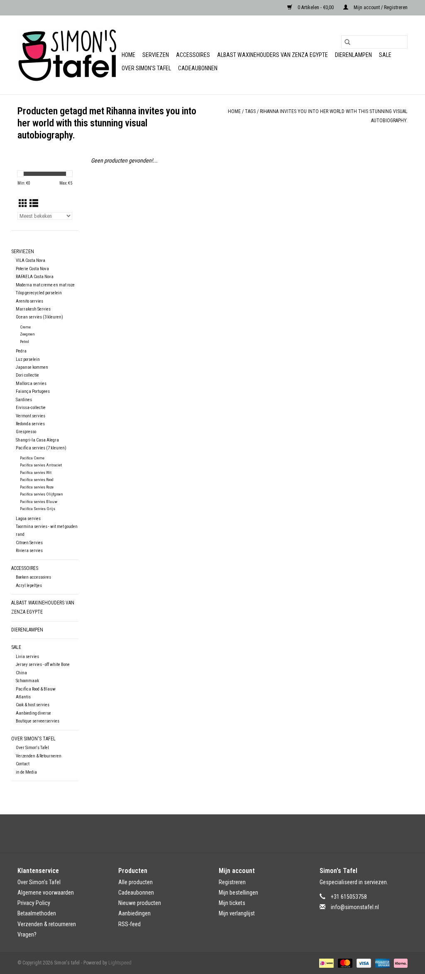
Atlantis (23, 697)
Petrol (24, 341)
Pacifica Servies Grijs (37, 508)
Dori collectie (27, 375)
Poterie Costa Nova (32, 268)
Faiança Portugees (33, 391)
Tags (250, 111)
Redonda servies (30, 424)
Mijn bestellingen (238, 892)
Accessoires (193, 55)
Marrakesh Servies (33, 309)
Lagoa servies (28, 518)
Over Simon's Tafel (146, 68)
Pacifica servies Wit (35, 472)
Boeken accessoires (33, 577)
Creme (25, 327)
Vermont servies (30, 416)
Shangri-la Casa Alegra (37, 440)
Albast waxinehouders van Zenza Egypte (272, 55)
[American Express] (381, 963)
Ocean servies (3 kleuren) (39, 317)
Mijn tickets (232, 903)
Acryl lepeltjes (29, 585)
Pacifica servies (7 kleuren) (41, 448)
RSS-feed (129, 924)
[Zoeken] (347, 42)
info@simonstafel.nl (355, 907)
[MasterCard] (344, 963)
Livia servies (27, 656)
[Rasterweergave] (23, 204)
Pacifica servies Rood (37, 479)
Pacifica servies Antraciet (41, 465)
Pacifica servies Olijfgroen (41, 494)
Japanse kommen (32, 367)
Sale (385, 55)
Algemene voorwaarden (45, 892)
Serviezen (155, 55)
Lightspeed (120, 963)
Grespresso (26, 431)
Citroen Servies (29, 542)
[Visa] (363, 963)
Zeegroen (27, 334)
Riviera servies (29, 550)
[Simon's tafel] (68, 55)
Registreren (232, 882)
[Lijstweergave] (33, 204)
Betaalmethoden (36, 913)
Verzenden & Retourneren (38, 756)
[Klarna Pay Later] (399, 963)
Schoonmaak (27, 680)
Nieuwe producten (139, 903)
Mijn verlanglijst (237, 913)
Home (128, 55)
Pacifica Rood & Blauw (36, 689)
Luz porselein (28, 359)
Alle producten (135, 882)
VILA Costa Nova (30, 260)
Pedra (21, 351)
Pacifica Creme (32, 458)
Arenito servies (29, 301)
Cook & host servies (32, 705)
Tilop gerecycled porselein (39, 293)
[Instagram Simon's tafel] (220, 833)
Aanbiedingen (134, 913)
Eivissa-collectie (31, 407)
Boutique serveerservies (37, 721)
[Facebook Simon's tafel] (205, 833)
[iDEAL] (325, 963)
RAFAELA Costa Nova (35, 276)
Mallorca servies (31, 383)
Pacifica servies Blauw (38, 501)
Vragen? (27, 934)
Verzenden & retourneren (46, 924)
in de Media (26, 772)
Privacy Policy (33, 903)
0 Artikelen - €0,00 (315, 7)
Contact (22, 764)
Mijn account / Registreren (380, 7)
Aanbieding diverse (33, 713)
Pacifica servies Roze (37, 487)
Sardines (24, 399)
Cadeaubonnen (197, 68)
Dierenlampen (353, 55)
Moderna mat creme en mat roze (45, 285)
